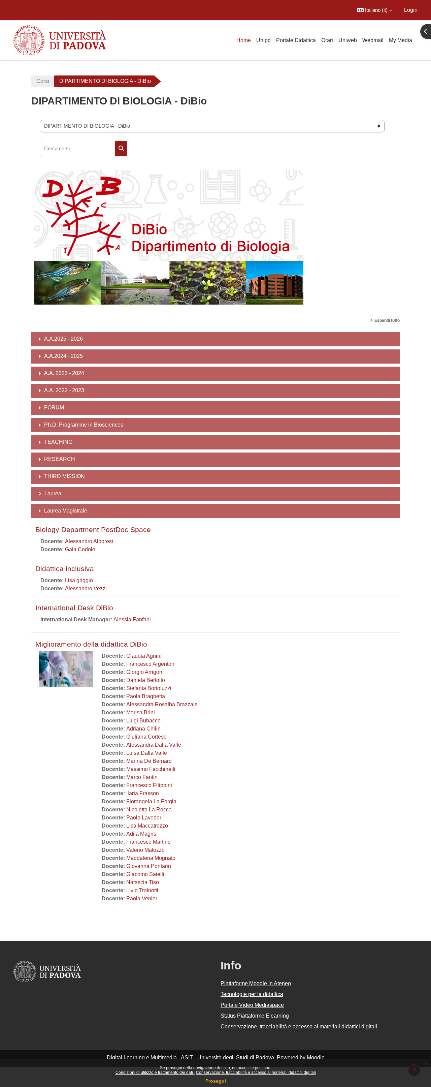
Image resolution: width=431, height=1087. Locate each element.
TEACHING (58, 442)
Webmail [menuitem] (373, 40)
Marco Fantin (142, 777)
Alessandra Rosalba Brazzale (162, 704)
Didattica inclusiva (64, 568)
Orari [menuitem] (327, 40)
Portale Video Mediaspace (252, 1005)
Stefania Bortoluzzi (148, 688)
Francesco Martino (148, 842)
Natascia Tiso (142, 882)
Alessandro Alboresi (89, 541)
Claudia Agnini (144, 656)
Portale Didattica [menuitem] (296, 40)
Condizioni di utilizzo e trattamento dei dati (154, 1072)
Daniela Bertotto (145, 680)
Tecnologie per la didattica (252, 994)
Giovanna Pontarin (148, 866)
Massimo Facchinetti (150, 769)
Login (411, 10)
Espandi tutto (387, 320)
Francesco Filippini (149, 785)
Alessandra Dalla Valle (153, 745)
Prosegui (215, 1081)
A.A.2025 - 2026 (63, 339)
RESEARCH (59, 459)
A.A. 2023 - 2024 (64, 373)
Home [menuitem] (243, 40)
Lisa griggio (79, 580)
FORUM (54, 407)
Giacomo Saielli (145, 874)
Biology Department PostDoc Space (93, 529)
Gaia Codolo (80, 549)
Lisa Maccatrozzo (147, 826)
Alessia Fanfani (132, 619)
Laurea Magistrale (65, 511)
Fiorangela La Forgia (151, 801)
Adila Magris (141, 834)
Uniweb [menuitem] (347, 40)
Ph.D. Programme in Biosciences (83, 425)
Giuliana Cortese (146, 737)
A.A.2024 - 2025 (63, 356)
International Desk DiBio (74, 608)
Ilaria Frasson (142, 793)
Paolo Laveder (143, 817)
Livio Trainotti (142, 890)
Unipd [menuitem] (263, 40)
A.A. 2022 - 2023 (64, 390)
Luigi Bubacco (143, 720)
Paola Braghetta (145, 696)
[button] (374, 10)
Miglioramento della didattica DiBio (91, 644)
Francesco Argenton (150, 664)
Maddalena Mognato (150, 858)
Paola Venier (141, 898)
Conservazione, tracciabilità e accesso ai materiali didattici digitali (256, 1072)
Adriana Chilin (143, 729)
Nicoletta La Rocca (149, 809)
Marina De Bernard (149, 761)
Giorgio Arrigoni (145, 672)
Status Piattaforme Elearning (255, 1016)
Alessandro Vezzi (86, 588)
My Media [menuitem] (400, 40)
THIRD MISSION (64, 476)
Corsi (42, 81)
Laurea (52, 493)
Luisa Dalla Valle (146, 753)
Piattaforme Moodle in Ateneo (256, 983)
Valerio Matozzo (145, 850)
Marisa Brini (140, 712)
